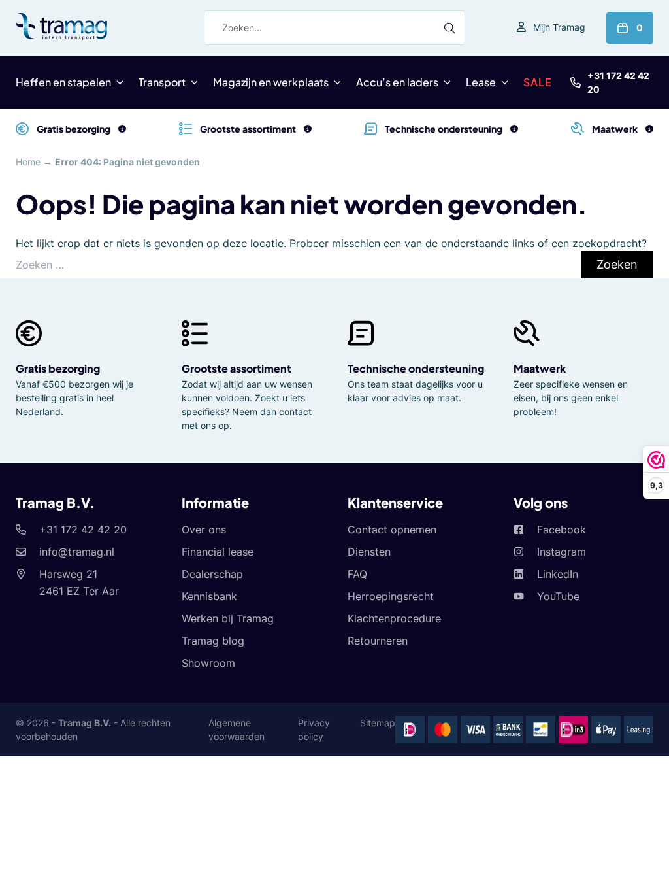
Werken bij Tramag (228, 618)
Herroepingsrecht (391, 596)
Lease (481, 82)
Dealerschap (212, 574)
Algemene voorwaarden (236, 729)
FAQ (357, 574)
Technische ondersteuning (416, 368)
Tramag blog (213, 640)
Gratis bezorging (58, 368)
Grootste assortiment (236, 368)
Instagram (561, 551)
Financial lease (217, 551)
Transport (162, 82)
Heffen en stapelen (63, 82)
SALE (537, 82)
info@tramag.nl (76, 551)
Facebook (561, 529)
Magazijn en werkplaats (271, 82)
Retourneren (378, 640)
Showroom (208, 662)
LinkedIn (557, 574)
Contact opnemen (392, 529)
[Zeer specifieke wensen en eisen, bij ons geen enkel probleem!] (649, 129)
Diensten (369, 551)
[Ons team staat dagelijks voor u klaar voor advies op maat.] (514, 129)
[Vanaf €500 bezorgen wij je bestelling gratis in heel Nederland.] (122, 129)
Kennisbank (209, 596)
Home (28, 161)
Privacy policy (314, 729)
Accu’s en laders (397, 82)
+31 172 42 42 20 (618, 82)
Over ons (204, 529)
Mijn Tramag (559, 27)
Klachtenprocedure (394, 618)
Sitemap (377, 722)
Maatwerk (540, 368)
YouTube (558, 596)
